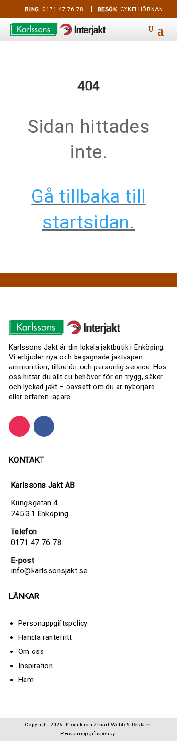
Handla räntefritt (45, 637)
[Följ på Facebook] (44, 426)
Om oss (31, 651)
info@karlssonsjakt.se (49, 570)
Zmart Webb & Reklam (122, 725)
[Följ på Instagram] (19, 426)
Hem (26, 680)
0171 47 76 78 (54, 9)
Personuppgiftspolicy (53, 623)
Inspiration (35, 665)
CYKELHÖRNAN (130, 9)
